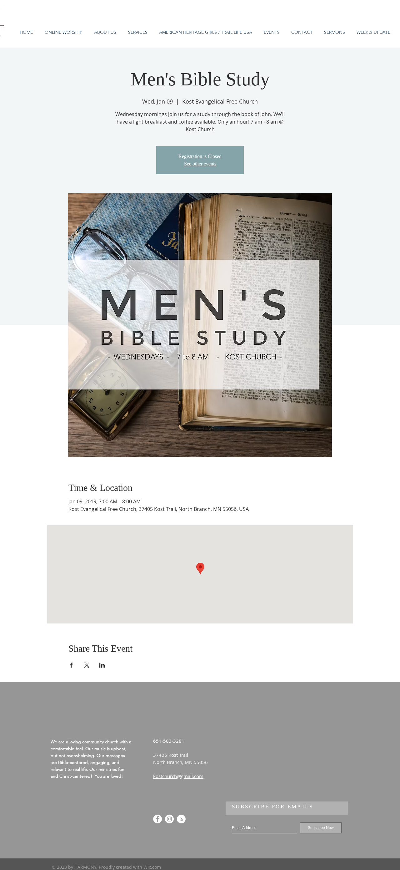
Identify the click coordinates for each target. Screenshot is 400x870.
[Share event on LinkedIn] (102, 665)
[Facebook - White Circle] (157, 819)
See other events (200, 163)
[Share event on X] (87, 665)
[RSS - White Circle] (181, 819)
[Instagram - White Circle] (169, 819)
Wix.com (152, 867)
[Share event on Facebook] (71, 665)
